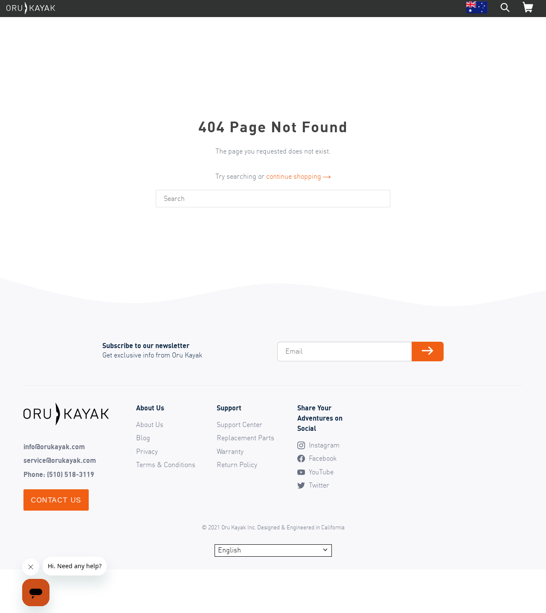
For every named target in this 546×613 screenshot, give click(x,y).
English (229, 550)
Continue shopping (293, 176)
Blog (143, 437)
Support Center (239, 424)
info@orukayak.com (54, 446)
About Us (149, 424)
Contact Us (56, 499)
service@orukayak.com (59, 460)
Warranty (230, 451)
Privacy (147, 451)
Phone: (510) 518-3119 (58, 474)
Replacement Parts (245, 437)
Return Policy (237, 464)
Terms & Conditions (165, 464)
